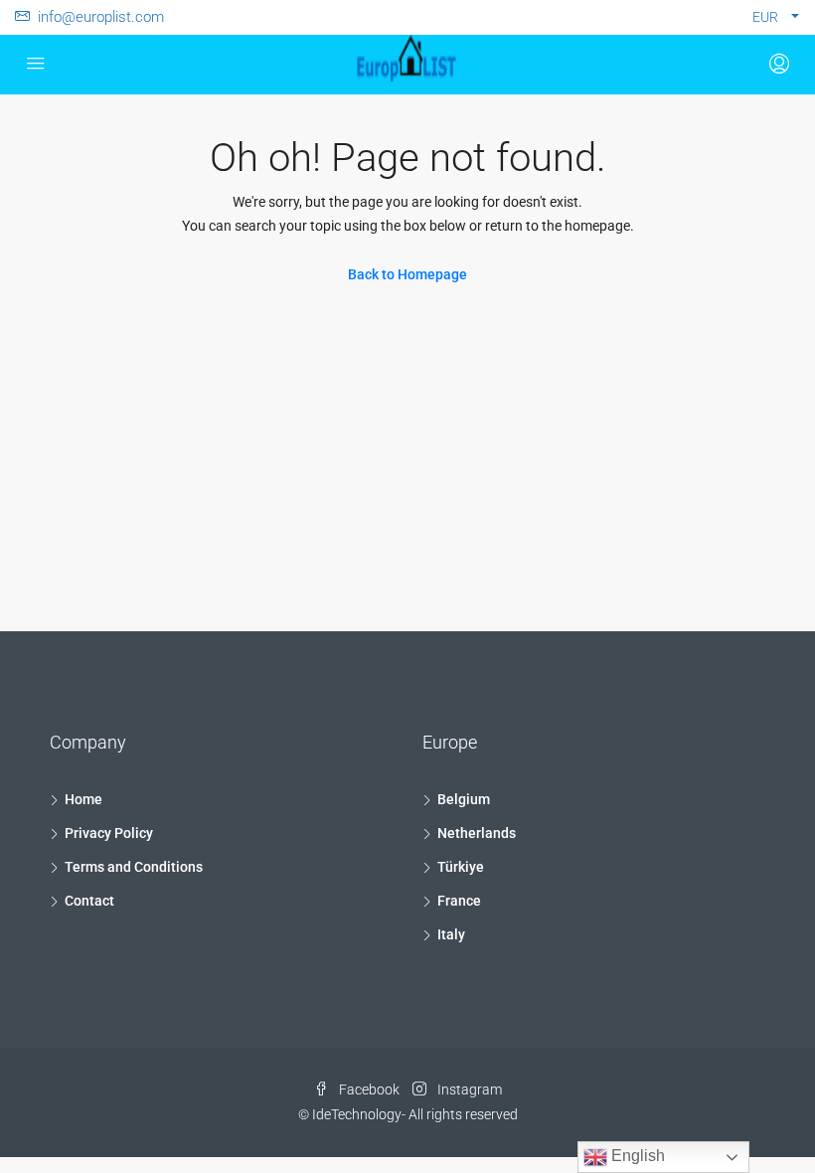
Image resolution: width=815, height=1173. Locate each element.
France (459, 901)
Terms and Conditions (134, 867)
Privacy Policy (109, 833)
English (636, 1155)
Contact (89, 901)
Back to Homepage (407, 274)
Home (83, 799)
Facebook (369, 1089)
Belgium (463, 799)
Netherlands (476, 833)
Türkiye (460, 867)
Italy (451, 934)
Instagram (468, 1089)
